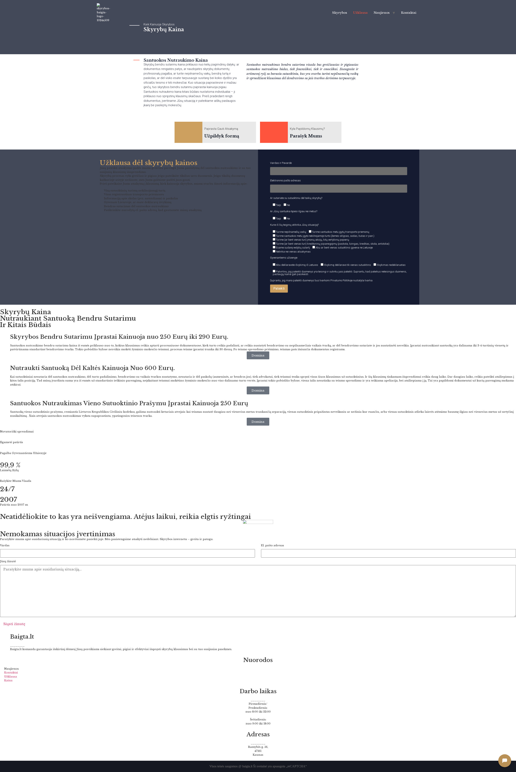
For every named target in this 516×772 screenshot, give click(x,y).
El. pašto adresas (272, 545)
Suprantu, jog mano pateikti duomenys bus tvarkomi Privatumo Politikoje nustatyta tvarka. (321, 280)
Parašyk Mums (306, 136)
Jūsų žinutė (8, 561)
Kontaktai (408, 13)
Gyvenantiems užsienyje (283, 257)
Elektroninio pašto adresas (285, 180)
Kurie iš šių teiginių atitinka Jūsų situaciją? (294, 224)
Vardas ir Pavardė (281, 163)
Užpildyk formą (221, 136)
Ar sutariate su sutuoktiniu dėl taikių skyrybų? (296, 198)
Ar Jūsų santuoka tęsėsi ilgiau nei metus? (293, 211)
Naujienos (382, 13)
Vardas (4, 545)
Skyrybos (339, 13)
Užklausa (360, 13)
